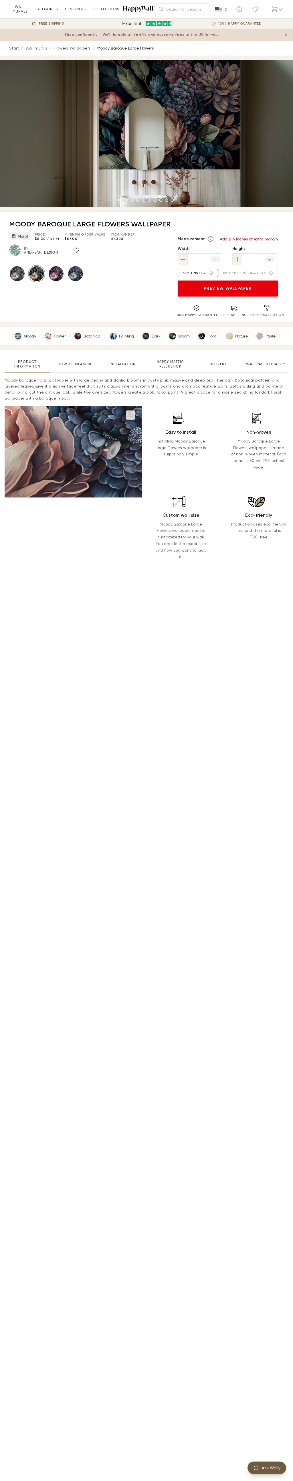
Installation (123, 364)
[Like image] (76, 250)
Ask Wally (271, 1468)
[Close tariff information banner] (286, 34)
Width (183, 248)
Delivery (218, 364)
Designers (75, 9)
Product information (27, 364)
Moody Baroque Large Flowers (125, 48)
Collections (106, 9)
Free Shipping (51, 23)
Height (238, 248)
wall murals (20, 9)
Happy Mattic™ (195, 273)
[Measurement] (210, 239)
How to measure (75, 364)
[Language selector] (221, 9)
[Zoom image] (130, 415)
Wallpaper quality (265, 364)
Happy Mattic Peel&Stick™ (245, 273)
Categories (46, 9)
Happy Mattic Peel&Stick (170, 364)
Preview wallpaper (228, 288)
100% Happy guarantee (239, 23)
